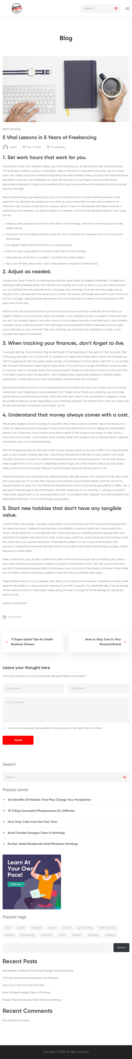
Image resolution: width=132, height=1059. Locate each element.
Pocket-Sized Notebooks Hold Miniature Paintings (43, 844)
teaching (110, 935)
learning (9, 935)
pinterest (76, 935)
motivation (14, 617)
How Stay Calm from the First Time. (33, 821)
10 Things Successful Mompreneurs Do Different (41, 810)
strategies (93, 935)
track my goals (111, 352)
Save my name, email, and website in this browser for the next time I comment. (55, 728)
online (62, 935)
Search (121, 947)
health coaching (107, 928)
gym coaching (85, 928)
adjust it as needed (30, 334)
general (67, 928)
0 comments (58, 147)
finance (52, 928)
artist (7, 928)
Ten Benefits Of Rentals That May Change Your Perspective (49, 799)
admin (13, 147)
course (20, 928)
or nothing (105, 490)
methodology (27, 935)
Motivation (12, 129)
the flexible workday (18, 171)
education (36, 928)
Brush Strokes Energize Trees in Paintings (36, 833)
